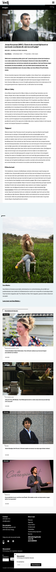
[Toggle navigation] (53, 2)
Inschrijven (36, 565)
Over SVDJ (31, 525)
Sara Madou (8, 54)
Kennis (30, 534)
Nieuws (30, 520)
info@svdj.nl (6, 521)
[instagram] (3, 541)
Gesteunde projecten (34, 532)
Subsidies (31, 529)
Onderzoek (31, 527)
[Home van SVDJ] (5, 2)
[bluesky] (4, 543)
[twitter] (8, 541)
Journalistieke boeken (19, 50)
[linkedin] (13, 541)
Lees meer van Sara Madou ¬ (11, 301)
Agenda (30, 522)
